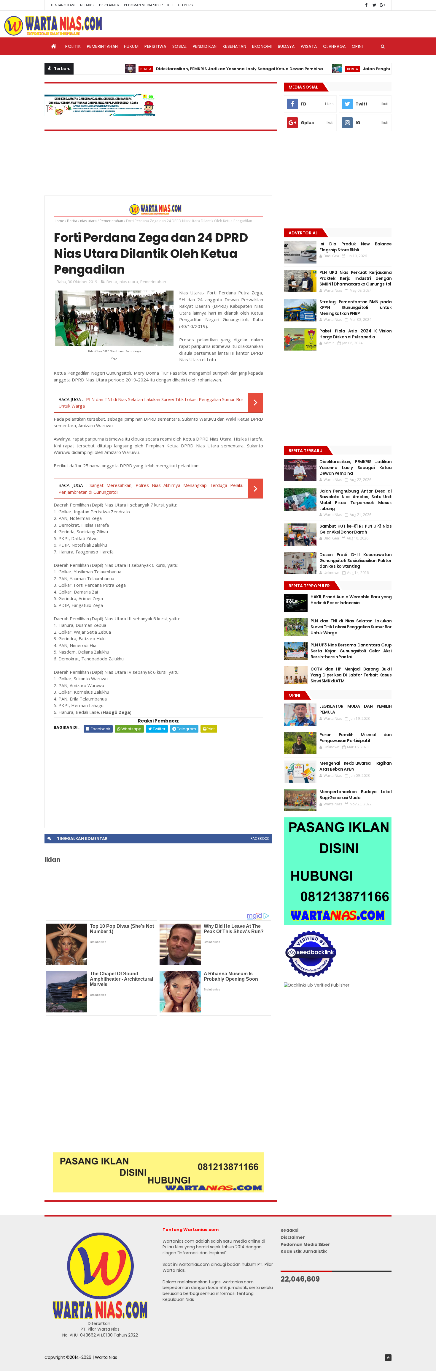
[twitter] (374, 5)
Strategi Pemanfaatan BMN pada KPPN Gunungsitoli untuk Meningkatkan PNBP (355, 307)
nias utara (88, 220)
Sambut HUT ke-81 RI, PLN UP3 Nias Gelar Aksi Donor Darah (355, 529)
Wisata (309, 46)
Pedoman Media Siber (143, 5)
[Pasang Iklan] (158, 1191)
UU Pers (185, 5)
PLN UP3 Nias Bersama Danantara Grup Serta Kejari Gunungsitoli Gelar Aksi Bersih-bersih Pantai (351, 651)
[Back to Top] (388, 1357)
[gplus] (382, 5)
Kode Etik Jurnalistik (304, 1251)
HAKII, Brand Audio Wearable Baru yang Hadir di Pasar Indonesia (351, 600)
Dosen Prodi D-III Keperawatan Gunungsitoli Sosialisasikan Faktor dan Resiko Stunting (355, 560)
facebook (260, 838)
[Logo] (99, 1317)
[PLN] (99, 115)
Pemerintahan (102, 46)
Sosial (179, 46)
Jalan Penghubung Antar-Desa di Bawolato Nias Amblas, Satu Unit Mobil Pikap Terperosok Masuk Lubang (355, 500)
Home (59, 220)
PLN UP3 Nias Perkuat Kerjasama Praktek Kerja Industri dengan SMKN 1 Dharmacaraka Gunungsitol (355, 278)
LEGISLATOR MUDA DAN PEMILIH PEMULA (355, 709)
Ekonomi (262, 46)
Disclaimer (109, 5)
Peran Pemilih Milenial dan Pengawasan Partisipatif (355, 738)
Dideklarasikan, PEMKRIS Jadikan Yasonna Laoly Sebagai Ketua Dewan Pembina (211, 69)
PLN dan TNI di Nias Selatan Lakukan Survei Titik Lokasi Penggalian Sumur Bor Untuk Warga (351, 626)
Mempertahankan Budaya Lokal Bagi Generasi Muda (355, 795)
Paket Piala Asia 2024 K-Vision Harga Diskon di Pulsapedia (355, 334)
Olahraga (334, 46)
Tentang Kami (63, 5)
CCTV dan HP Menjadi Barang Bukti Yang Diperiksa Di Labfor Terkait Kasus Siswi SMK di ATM (351, 675)
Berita (118, 69)
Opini (357, 46)
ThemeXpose (58, 1364)
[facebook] (366, 5)
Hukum (131, 46)
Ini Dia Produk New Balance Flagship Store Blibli (355, 247)
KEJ (170, 5)
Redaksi (87, 5)
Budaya (286, 46)
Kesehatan (234, 46)
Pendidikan (205, 46)
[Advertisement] (158, 777)
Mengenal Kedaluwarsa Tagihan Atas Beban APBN (355, 766)
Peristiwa (155, 46)
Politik (73, 46)
